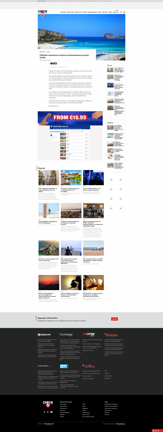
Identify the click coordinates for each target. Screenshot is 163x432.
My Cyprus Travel (107, 1)
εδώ (58, 106)
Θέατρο (62, 414)
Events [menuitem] (110, 12)
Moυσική (62, 410)
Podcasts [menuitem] (115, 12)
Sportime (64, 1)
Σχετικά (42, 168)
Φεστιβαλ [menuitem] (105, 12)
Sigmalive (53, 1)
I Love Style (83, 1)
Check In (89, 1)
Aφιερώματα (86, 412)
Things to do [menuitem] (78, 12)
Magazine (94, 1)
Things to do (63, 408)
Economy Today (72, 1)
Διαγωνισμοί (85, 414)
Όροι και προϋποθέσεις (111, 406)
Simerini (59, 1)
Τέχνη (84, 406)
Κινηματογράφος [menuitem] (92, 12)
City (78, 1)
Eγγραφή (114, 319)
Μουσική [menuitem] (85, 12)
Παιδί (83, 404)
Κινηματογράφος (64, 412)
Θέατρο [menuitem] (100, 12)
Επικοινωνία (108, 410)
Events (62, 416)
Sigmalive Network (42, 1)
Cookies (107, 414)
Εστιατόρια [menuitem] (63, 12)
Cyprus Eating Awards (88, 416)
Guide (48, 51)
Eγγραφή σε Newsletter (111, 404)
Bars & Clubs (63, 406)
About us (107, 412)
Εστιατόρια (63, 404)
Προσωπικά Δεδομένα (111, 408)
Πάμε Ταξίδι (42, 51)
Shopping (85, 408)
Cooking (100, 1)
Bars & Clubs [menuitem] (70, 12)
